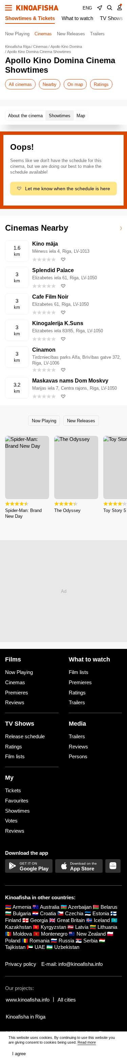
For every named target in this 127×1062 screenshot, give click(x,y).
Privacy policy (20, 964)
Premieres (16, 692)
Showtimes (17, 811)
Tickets (13, 790)
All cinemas (20, 84)
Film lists (78, 672)
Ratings (101, 84)
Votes (11, 821)
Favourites (16, 800)
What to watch (77, 18)
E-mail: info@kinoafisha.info (72, 964)
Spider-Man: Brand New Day (23, 513)
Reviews (14, 702)
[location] (99, 8)
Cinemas (43, 33)
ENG (87, 8)
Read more (87, 1042)
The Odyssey (67, 510)
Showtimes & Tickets (30, 18)
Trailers (97, 33)
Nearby (50, 84)
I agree (19, 1053)
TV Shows (111, 18)
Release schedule (25, 736)
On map (75, 84)
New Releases (71, 33)
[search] (110, 8)
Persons (78, 756)
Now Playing (17, 33)
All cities (67, 1000)
